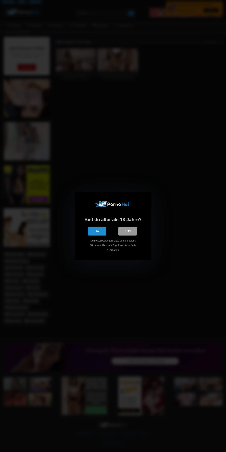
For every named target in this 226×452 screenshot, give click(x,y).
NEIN (128, 231)
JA (97, 231)
